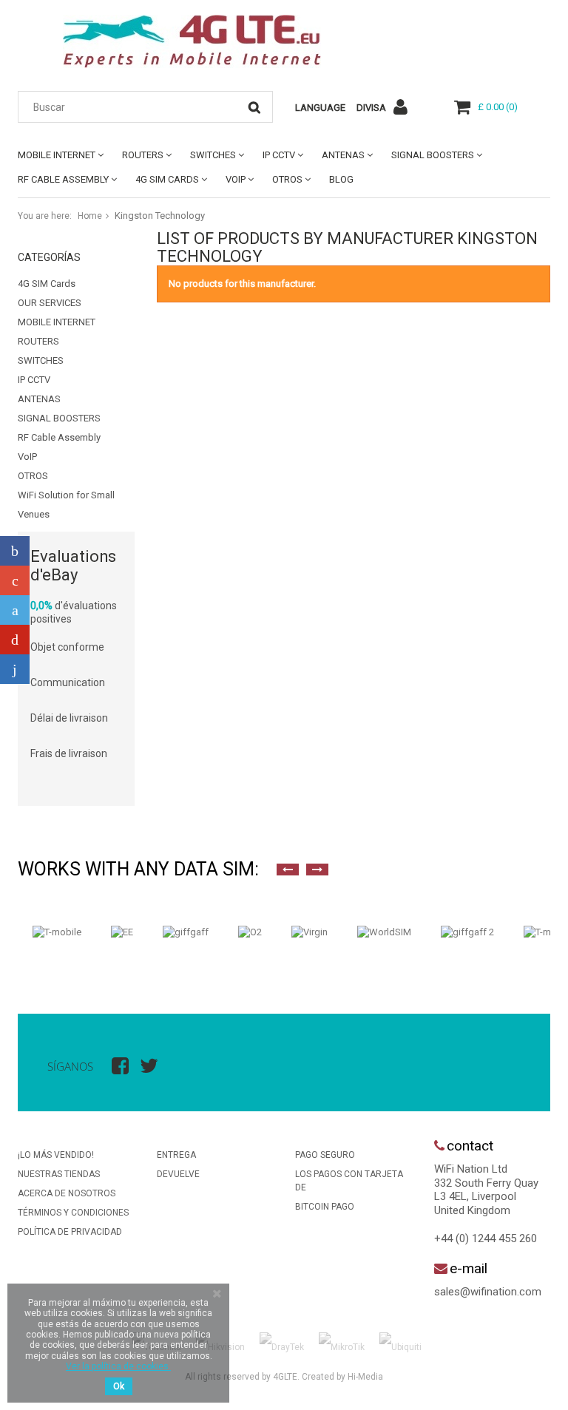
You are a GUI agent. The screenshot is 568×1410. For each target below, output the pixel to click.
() (498, 106)
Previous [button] (288, 869)
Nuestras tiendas (59, 1174)
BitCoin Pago (324, 1206)
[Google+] (15, 580)
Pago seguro (325, 1155)
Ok (118, 1386)
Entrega (176, 1155)
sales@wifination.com (487, 1291)
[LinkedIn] (15, 669)
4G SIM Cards (167, 179)
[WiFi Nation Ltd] (191, 41)
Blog (341, 179)
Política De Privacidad (70, 1232)
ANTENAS (343, 154)
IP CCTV (279, 154)
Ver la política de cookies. (118, 1366)
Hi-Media (365, 1377)
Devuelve (178, 1174)
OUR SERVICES (49, 302)
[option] (57, 932)
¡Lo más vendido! (56, 1155)
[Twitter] (15, 610)
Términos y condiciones (73, 1212)
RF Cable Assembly (63, 179)
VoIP (236, 179)
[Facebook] (15, 551)
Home (90, 216)
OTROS (287, 179)
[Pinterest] (15, 639)
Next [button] (317, 869)
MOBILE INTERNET (56, 154)
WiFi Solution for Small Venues (66, 504)
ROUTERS (142, 154)
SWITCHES (213, 154)
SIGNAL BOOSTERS (432, 154)
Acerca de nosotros (66, 1193)
